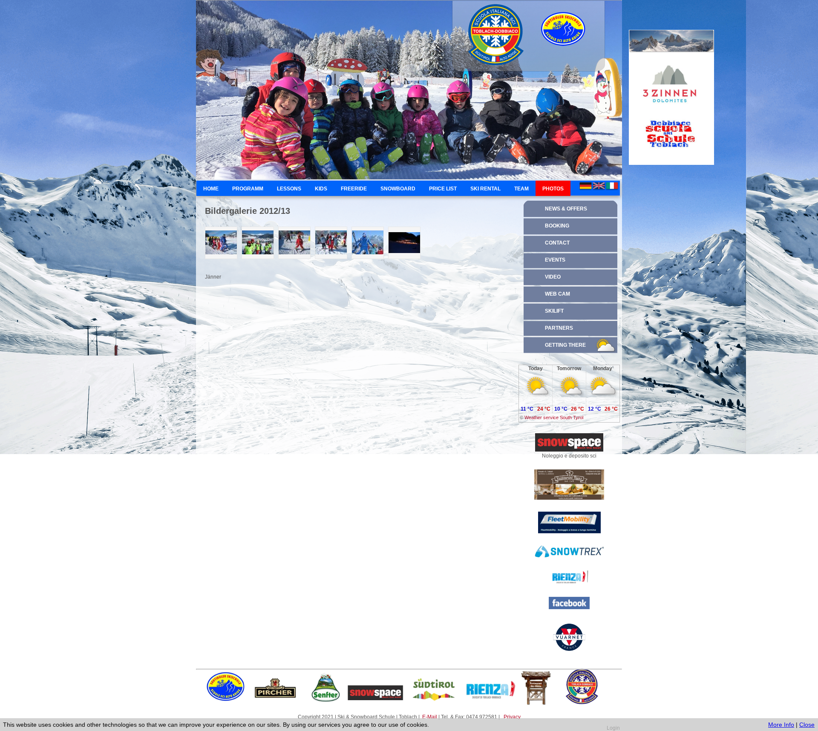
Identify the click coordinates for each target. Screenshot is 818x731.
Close (807, 724)
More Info (781, 724)
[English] (598, 186)
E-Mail (430, 717)
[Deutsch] (585, 186)
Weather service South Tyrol (553, 417)
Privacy (512, 717)
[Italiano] (612, 186)
